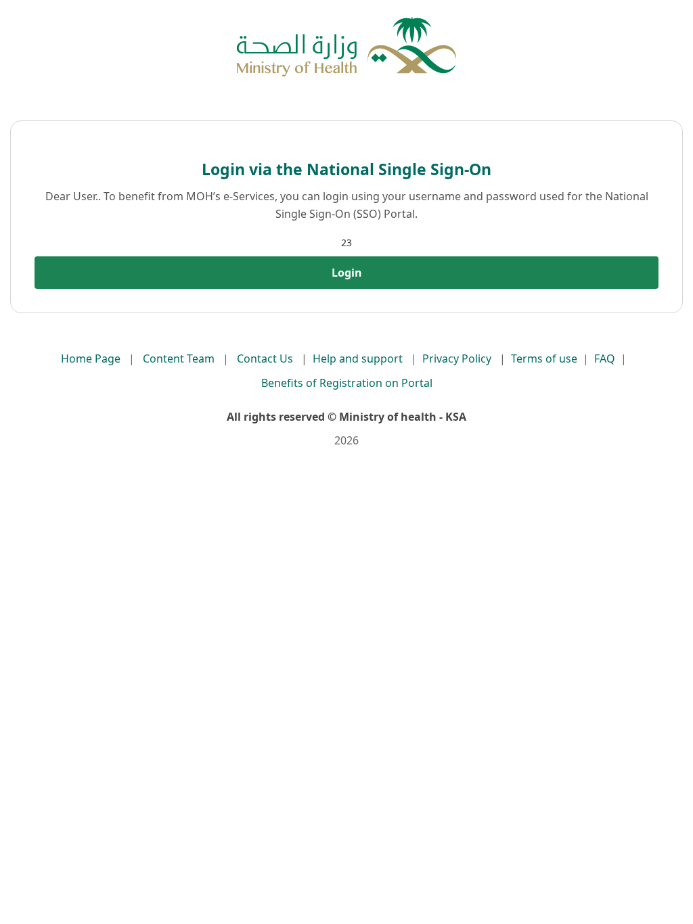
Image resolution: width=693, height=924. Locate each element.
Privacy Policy (456, 358)
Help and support (358, 358)
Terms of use (544, 358)
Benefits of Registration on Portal (346, 382)
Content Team (179, 358)
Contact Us (265, 358)
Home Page (90, 358)
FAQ (604, 358)
